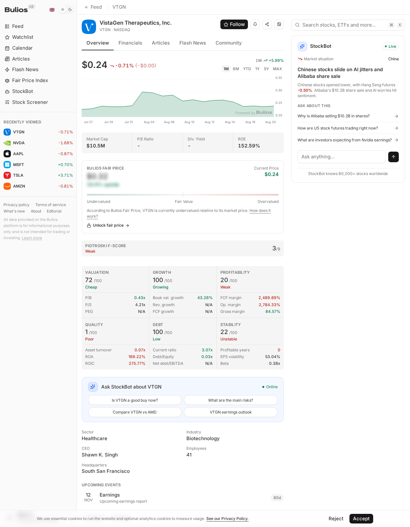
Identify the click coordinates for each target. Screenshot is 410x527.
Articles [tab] (161, 43)
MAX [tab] (277, 68)
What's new (14, 211)
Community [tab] (229, 43)
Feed (96, 7)
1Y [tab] (257, 68)
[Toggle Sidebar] (76, 263)
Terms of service (50, 204)
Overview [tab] (97, 43)
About (36, 211)
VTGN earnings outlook (231, 412)
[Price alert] (255, 24)
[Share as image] (279, 24)
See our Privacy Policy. (227, 518)
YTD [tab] (247, 68)
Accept (361, 518)
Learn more (32, 238)
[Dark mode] (66, 9)
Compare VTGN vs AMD (135, 412)
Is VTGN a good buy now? (135, 400)
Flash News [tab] (192, 43)
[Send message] (393, 157)
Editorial (54, 211)
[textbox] (342, 156)
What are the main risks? (230, 400)
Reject (336, 518)
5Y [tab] (266, 68)
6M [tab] (236, 68)
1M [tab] (226, 68)
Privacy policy (16, 204)
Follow (237, 24)
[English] (52, 9)
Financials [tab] (130, 43)
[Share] (267, 24)
